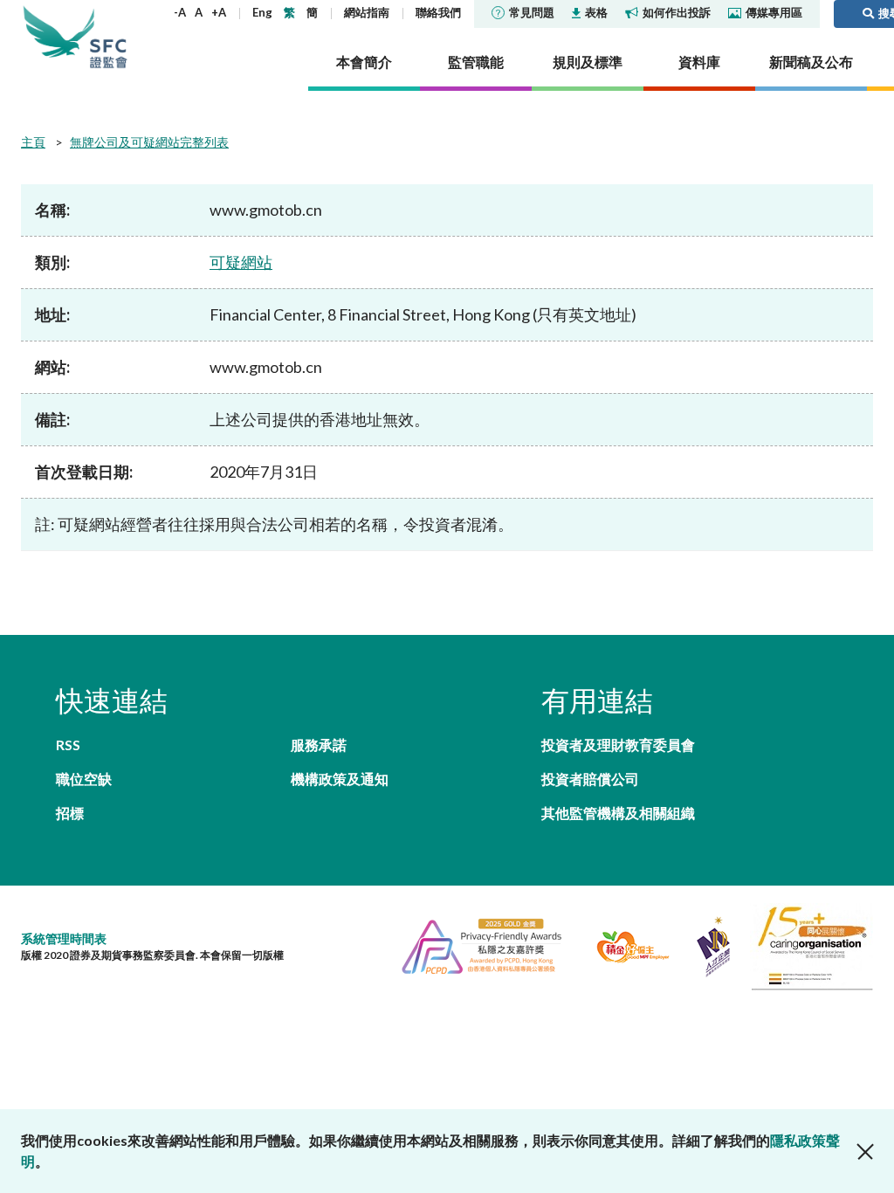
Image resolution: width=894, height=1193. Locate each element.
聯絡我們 (438, 12)
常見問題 (531, 12)
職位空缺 (84, 778)
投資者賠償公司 (590, 778)
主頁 (33, 141)
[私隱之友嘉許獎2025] (474, 944)
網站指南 (366, 12)
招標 (70, 812)
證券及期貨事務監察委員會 (108, 36)
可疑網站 (241, 262)
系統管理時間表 (64, 938)
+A (218, 12)
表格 (596, 12)
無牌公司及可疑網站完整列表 (149, 141)
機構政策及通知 (340, 778)
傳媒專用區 (774, 12)
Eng (262, 12)
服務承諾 (319, 744)
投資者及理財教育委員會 (618, 744)
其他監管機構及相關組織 (618, 812)
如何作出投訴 (677, 12)
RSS (68, 744)
